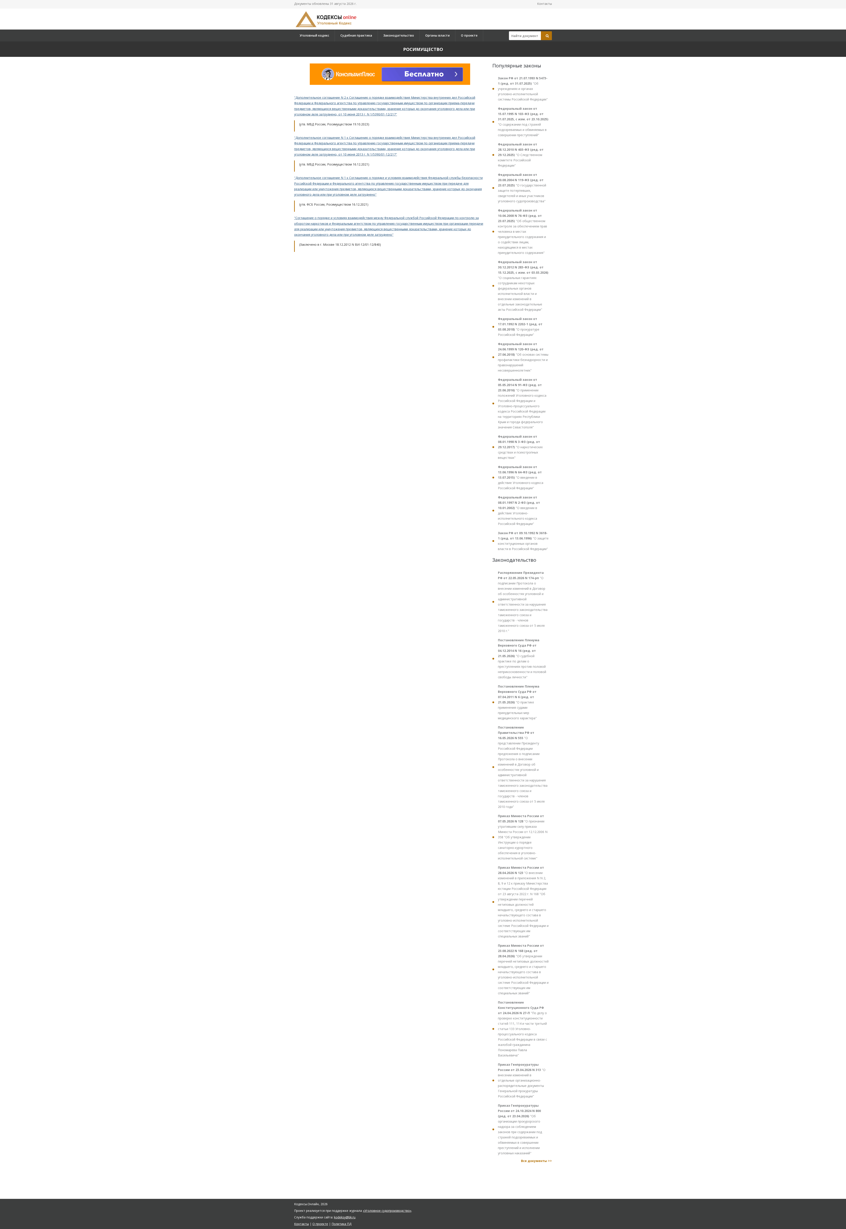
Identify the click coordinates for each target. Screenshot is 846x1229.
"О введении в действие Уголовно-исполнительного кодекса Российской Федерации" (519, 510)
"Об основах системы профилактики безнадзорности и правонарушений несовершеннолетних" (523, 357)
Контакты (544, 4)
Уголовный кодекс (314, 35)
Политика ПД (341, 1224)
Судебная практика (356, 35)
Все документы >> (536, 1161)
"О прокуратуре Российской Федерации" (520, 327)
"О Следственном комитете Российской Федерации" (521, 154)
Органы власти (437, 35)
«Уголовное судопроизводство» (387, 1211)
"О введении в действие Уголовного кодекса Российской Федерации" (520, 477)
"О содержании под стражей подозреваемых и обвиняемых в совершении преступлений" (523, 121)
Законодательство (398, 35)
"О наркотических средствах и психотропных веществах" (520, 447)
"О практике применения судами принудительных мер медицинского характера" (518, 702)
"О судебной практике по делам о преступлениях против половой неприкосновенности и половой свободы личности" (522, 658)
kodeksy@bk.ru (344, 1217)
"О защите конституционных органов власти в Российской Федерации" (523, 541)
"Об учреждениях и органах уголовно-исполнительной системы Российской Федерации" (523, 88)
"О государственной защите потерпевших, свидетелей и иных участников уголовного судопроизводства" (522, 188)
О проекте (469, 35)
